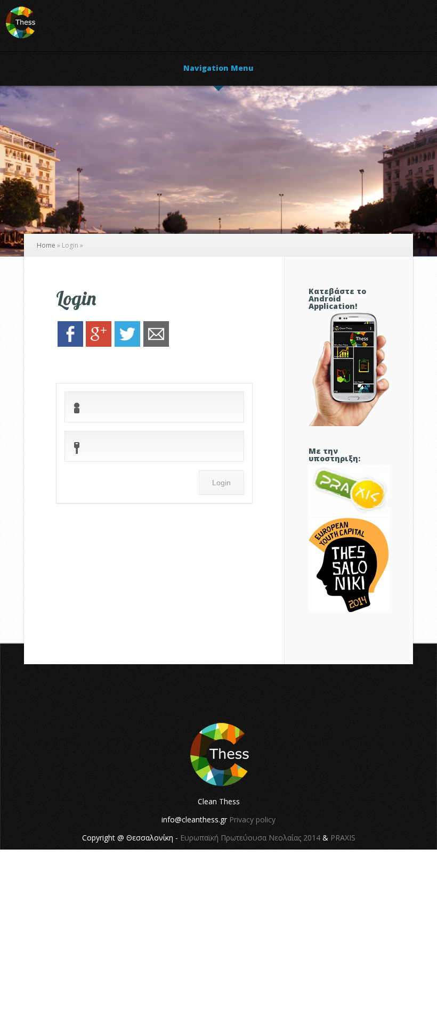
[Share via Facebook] (70, 344)
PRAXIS (342, 838)
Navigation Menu (218, 68)
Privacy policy (252, 819)
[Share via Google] (98, 344)
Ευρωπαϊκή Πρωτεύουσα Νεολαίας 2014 (250, 838)
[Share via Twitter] (127, 344)
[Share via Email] (156, 344)
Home (46, 245)
